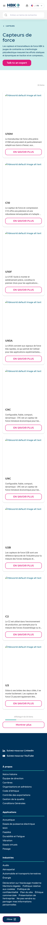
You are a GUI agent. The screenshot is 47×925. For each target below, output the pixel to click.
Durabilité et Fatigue (14, 836)
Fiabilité (7, 832)
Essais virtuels (10, 844)
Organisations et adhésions (17, 787)
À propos (7, 766)
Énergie (7, 878)
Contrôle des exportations (16, 795)
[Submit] (6, 15)
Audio (6, 865)
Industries (8, 857)
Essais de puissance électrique (19, 824)
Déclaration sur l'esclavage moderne (22, 883)
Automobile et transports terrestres (22, 873)
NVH (5, 828)
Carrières (7, 782)
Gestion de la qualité (13, 799)
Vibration (7, 840)
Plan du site (26, 892)
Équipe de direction (13, 778)
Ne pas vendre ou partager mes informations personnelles (19, 901)
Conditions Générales (14, 803)
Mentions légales (11, 886)
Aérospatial (9, 869)
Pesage (7, 849)
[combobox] (23, 15)
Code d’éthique (11, 791)
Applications (9, 812)
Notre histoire (10, 774)
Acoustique (9, 820)
